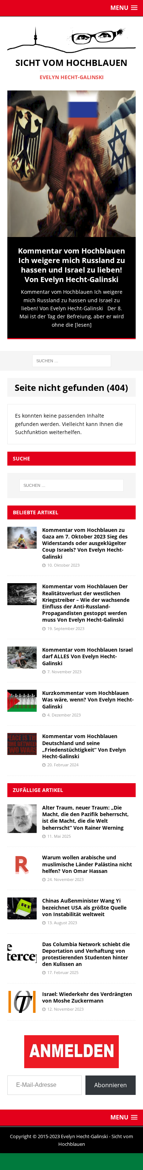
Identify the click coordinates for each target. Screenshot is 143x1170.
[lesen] (83, 324)
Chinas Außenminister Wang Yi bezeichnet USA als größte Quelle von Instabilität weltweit (84, 903)
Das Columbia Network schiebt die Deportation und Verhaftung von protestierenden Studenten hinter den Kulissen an (86, 949)
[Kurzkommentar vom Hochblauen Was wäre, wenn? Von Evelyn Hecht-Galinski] (22, 703)
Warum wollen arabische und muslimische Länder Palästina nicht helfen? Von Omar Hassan (87, 859)
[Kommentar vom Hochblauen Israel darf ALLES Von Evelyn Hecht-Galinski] (22, 659)
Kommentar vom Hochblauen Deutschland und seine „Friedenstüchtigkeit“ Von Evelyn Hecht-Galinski (84, 742)
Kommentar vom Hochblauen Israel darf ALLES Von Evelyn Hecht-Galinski (87, 652)
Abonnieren (110, 1081)
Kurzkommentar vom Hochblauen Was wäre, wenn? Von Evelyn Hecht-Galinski (88, 695)
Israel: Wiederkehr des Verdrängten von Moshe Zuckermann (87, 993)
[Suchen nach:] (71, 355)
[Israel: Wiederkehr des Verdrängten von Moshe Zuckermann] (22, 1004)
